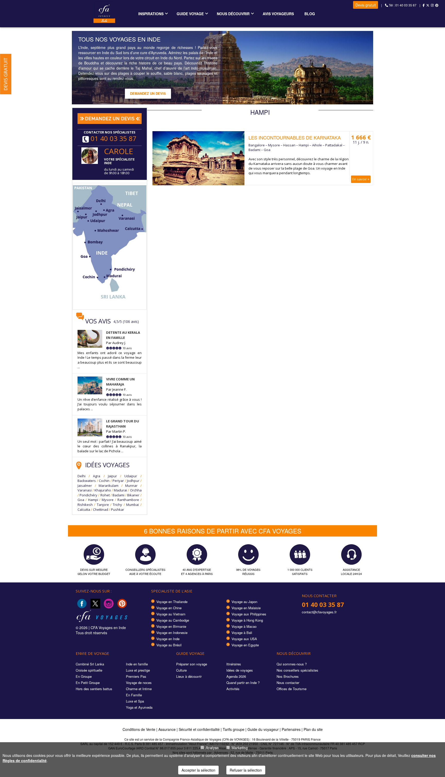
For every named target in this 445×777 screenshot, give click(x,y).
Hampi (93, 499)
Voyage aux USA (244, 638)
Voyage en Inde (167, 638)
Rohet (105, 495)
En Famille (134, 694)
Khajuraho (103, 490)
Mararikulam (108, 485)
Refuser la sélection (246, 770)
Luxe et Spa (135, 701)
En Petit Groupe (88, 682)
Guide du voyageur (263, 729)
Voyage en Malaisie (246, 607)
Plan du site (313, 729)
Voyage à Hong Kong (247, 620)
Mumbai (132, 504)
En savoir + (360, 179)
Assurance (167, 729)
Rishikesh (85, 504)
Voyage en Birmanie (171, 626)
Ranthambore (128, 499)
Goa (81, 499)
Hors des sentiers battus (94, 688)
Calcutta (84, 509)
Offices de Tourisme (291, 688)
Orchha (136, 490)
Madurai (120, 490)
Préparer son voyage (191, 664)
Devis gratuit (365, 4)
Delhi (81, 476)
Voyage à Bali (242, 632)
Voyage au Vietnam (170, 614)
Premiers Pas (136, 676)
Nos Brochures (288, 676)
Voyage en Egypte (245, 644)
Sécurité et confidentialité (199, 729)
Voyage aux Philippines (249, 614)
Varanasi (85, 490)
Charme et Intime (139, 688)
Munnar (131, 485)
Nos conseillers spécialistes (297, 670)
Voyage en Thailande (171, 601)
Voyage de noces (139, 682)
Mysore (108, 499)
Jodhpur (133, 480)
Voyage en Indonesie (171, 632)
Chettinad (100, 509)
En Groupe (84, 676)
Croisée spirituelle (89, 670)
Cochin (104, 480)
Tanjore (103, 504)
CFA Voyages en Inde (108, 627)
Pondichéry (88, 495)
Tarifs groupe (233, 729)
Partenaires (292, 729)
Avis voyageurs (278, 13)
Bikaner (133, 495)
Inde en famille (137, 664)
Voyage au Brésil (169, 644)
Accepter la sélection (198, 770)
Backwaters (87, 480)
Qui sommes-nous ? (292, 664)
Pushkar (117, 509)
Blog (309, 13)
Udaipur (130, 476)
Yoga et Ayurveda (139, 707)
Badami (118, 495)
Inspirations (151, 13)
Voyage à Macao (244, 626)
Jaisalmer (85, 485)
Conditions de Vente (139, 729)
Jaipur (112, 476)
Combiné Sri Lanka (90, 664)
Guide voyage (190, 13)
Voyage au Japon (244, 601)
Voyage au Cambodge (172, 620)
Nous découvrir (233, 13)
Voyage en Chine (169, 607)
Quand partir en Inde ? (243, 682)
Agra (96, 476)
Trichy (117, 504)
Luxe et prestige (138, 670)
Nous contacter (288, 682)
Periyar (118, 480)
